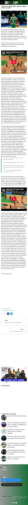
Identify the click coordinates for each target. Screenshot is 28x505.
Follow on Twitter (12, 480)
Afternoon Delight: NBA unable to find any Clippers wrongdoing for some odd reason (17, 424)
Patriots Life (15, 497)
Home (13, 496)
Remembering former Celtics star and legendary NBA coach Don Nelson (16, 452)
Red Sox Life (9, 497)
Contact (21, 496)
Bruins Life (21, 497)
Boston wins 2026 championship (16, 416)
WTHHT (16, 496)
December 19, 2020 (8, 172)
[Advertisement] (14, 291)
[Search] (26, 2)
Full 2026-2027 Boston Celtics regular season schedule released (16, 431)
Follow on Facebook (12, 484)
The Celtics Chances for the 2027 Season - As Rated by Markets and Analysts (17, 445)
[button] (8, 313)
